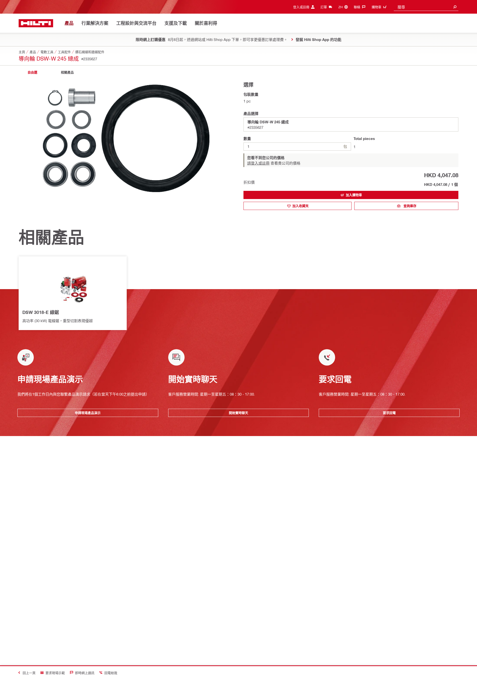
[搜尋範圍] (455, 7)
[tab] (32, 72)
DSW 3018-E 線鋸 (40, 312)
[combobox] (426, 7)
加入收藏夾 (300, 206)
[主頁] (36, 23)
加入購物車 (354, 195)
